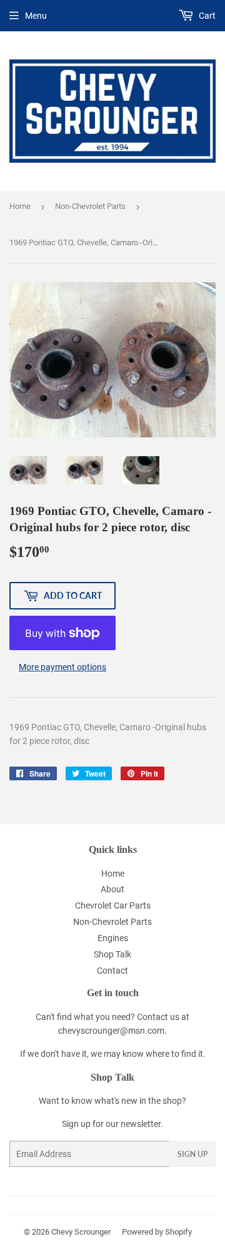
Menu (36, 16)
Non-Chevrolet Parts (90, 206)
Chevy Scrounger (81, 1231)
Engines (113, 938)
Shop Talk (112, 954)
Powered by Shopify (157, 1231)
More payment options (62, 667)
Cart (206, 16)
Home (20, 206)
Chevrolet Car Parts (113, 905)
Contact (112, 971)
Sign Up (193, 1154)
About (112, 889)
